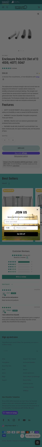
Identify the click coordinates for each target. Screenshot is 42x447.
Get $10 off (21, 234)
